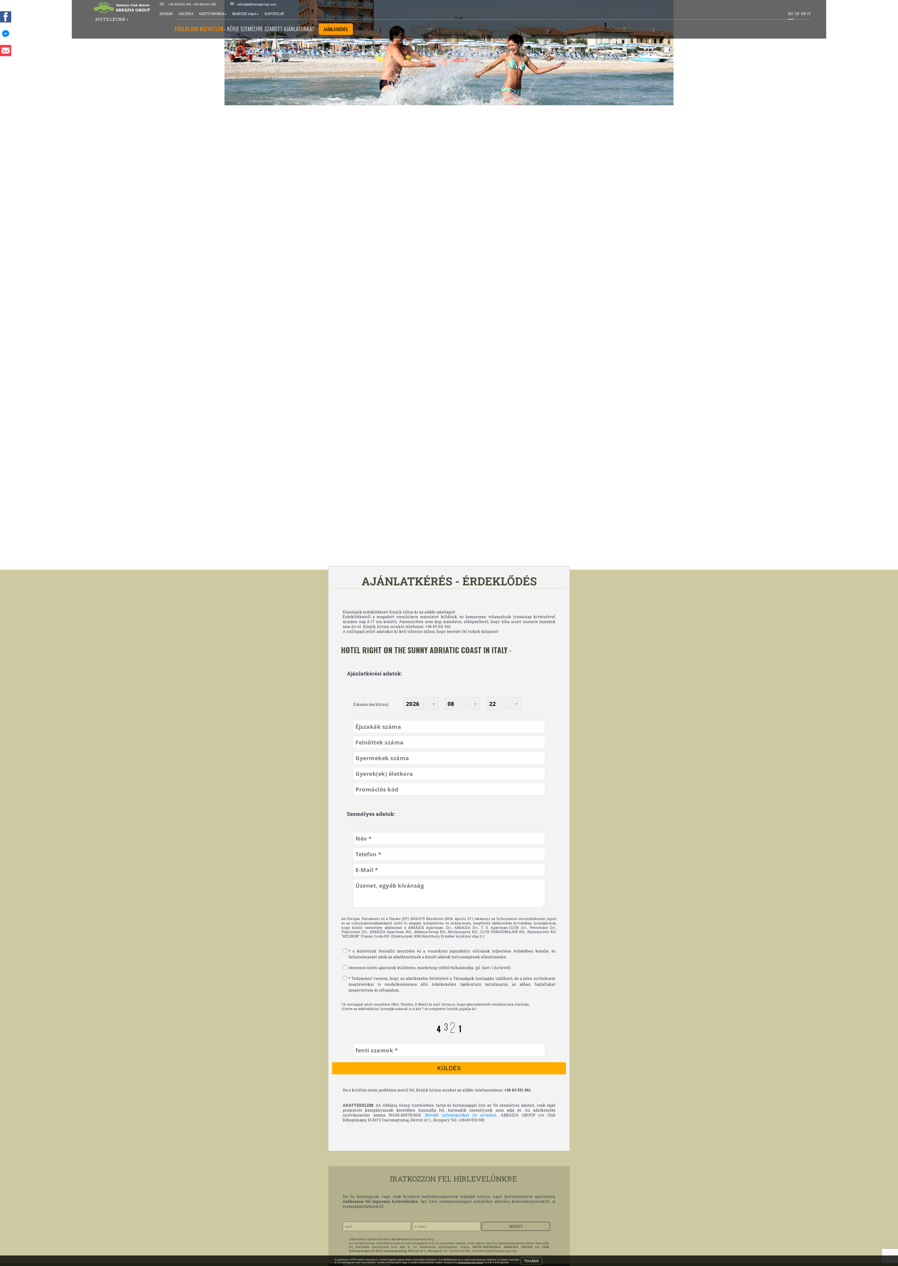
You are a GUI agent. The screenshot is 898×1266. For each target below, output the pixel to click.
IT (809, 13)
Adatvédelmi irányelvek (470, 1262)
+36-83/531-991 (179, 4)
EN (803, 13)
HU (791, 13)
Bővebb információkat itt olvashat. (459, 1115)
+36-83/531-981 (204, 4)
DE (797, 13)
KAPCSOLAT (274, 13)
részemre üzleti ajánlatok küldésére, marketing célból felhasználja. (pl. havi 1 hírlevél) (429, 967)
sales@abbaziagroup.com (256, 4)
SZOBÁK (166, 13)
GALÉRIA (186, 13)
